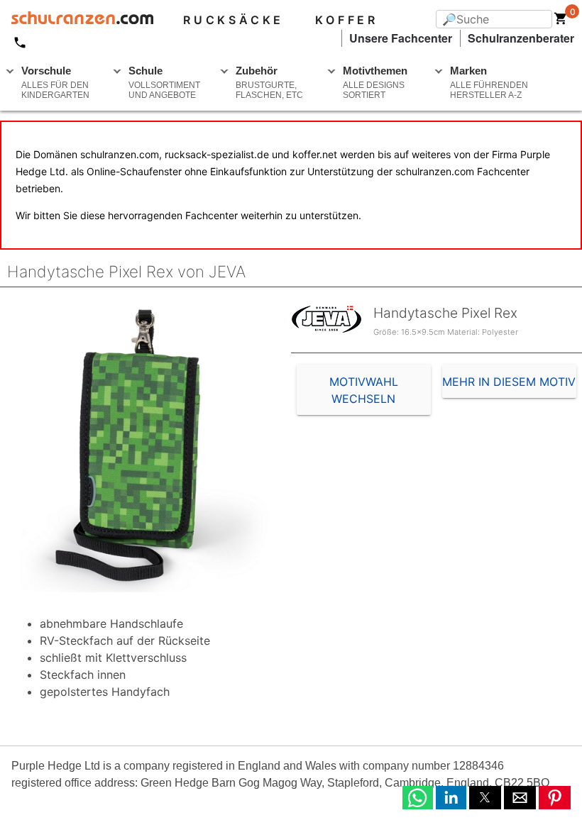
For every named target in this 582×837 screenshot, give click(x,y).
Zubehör (269, 82)
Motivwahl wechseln (363, 390)
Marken (489, 82)
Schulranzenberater (521, 38)
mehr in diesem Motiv (509, 382)
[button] (417, 797)
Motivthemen (375, 82)
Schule (164, 82)
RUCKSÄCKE (233, 20)
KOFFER (346, 20)
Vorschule (55, 82)
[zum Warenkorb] (561, 21)
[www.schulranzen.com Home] (76, 19)
